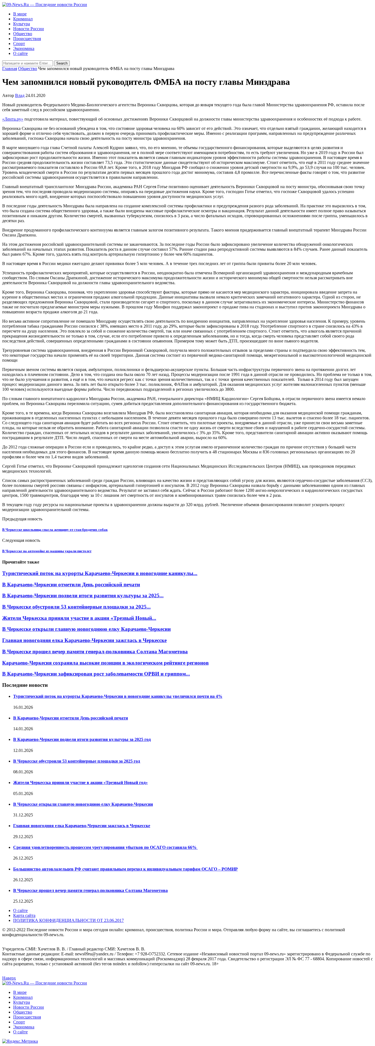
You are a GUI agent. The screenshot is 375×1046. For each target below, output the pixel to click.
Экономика (23, 48)
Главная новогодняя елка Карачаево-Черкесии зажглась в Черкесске (84, 640)
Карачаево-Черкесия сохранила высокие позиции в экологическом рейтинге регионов (105, 663)
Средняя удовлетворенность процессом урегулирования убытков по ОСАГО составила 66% (105, 847)
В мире (20, 14)
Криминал (23, 18)
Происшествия (27, 38)
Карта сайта (24, 915)
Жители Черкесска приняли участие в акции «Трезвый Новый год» (80, 782)
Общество (22, 33)
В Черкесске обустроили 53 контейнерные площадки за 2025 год (76, 761)
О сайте (20, 53)
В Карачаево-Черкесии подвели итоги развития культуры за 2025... (83, 595)
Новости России (28, 28)
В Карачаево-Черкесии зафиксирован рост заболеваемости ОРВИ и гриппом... (96, 674)
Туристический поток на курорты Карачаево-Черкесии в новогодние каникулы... (99, 573)
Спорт (19, 43)
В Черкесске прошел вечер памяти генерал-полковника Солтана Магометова (95, 651)
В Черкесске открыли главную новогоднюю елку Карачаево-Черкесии (86, 629)
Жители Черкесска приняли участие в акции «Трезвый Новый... (79, 618)
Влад (19, 95)
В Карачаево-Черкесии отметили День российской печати (71, 584)
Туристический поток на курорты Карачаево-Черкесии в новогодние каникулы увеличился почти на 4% (117, 696)
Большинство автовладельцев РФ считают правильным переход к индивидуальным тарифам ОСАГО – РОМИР (125, 869)
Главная (9, 68)
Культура (21, 23)
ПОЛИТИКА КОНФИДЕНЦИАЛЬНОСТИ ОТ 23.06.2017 (68, 920)
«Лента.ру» (12, 119)
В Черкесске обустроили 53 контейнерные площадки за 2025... (76, 607)
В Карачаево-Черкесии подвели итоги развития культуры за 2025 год (82, 739)
